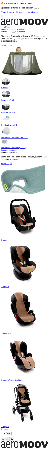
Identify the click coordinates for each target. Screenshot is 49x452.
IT (8, 434)
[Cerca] (3, 439)
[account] (7, 439)
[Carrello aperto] (12, 439)
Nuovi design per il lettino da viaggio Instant (19, 12)
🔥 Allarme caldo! (9, 3)
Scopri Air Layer (24, 3)
